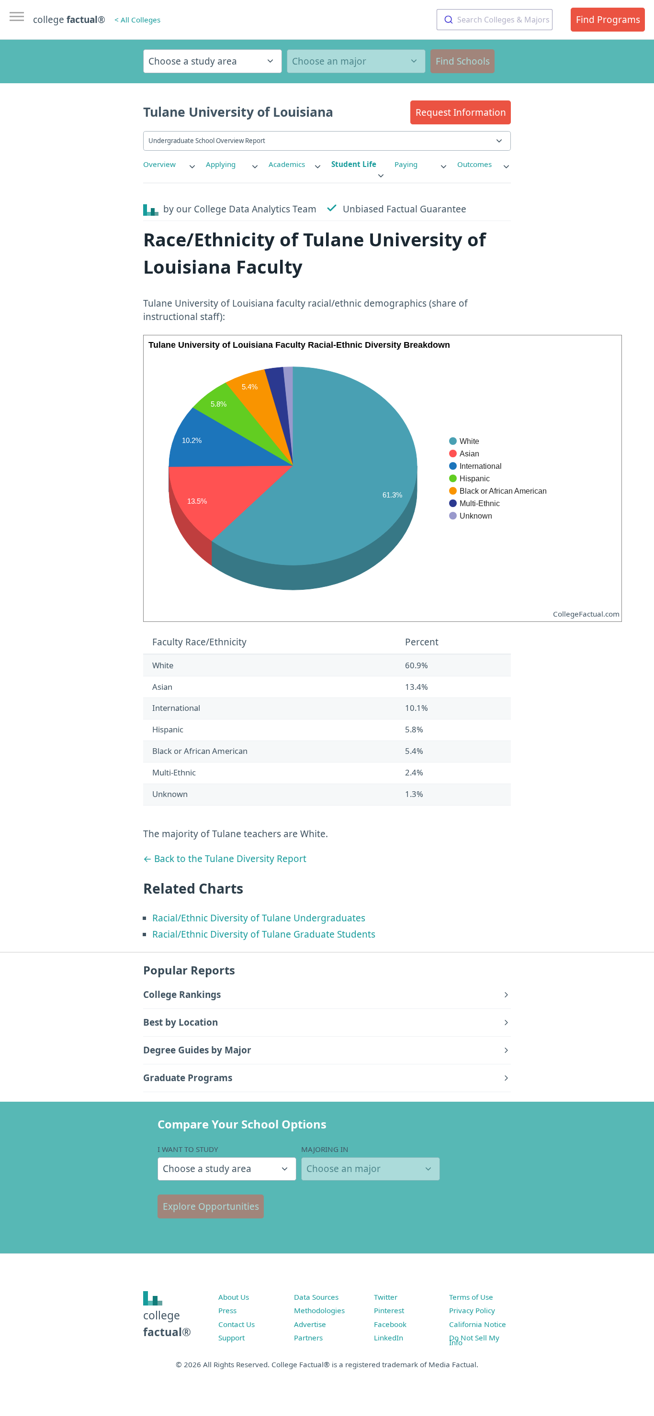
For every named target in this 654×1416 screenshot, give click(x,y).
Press (227, 1310)
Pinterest (389, 1310)
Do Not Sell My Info (474, 1340)
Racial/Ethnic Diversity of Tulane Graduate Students (263, 934)
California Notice (477, 1324)
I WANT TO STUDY (188, 1149)
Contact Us (236, 1324)
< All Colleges (137, 19)
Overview (159, 164)
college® (167, 1323)
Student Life (353, 164)
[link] (170, 164)
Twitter (385, 1297)
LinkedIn (388, 1337)
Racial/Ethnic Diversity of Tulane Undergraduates (258, 918)
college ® (69, 19)
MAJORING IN (325, 1149)
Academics (287, 164)
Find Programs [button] (608, 19)
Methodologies (319, 1310)
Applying (221, 164)
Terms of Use (471, 1297)
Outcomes (474, 164)
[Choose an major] (356, 61)
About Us (233, 1297)
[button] (460, 112)
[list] (170, 164)
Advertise (310, 1324)
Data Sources (316, 1297)
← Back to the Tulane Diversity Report (224, 858)
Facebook (390, 1324)
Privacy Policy (472, 1310)
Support (231, 1337)
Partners (308, 1337)
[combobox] (495, 19)
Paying (406, 164)
